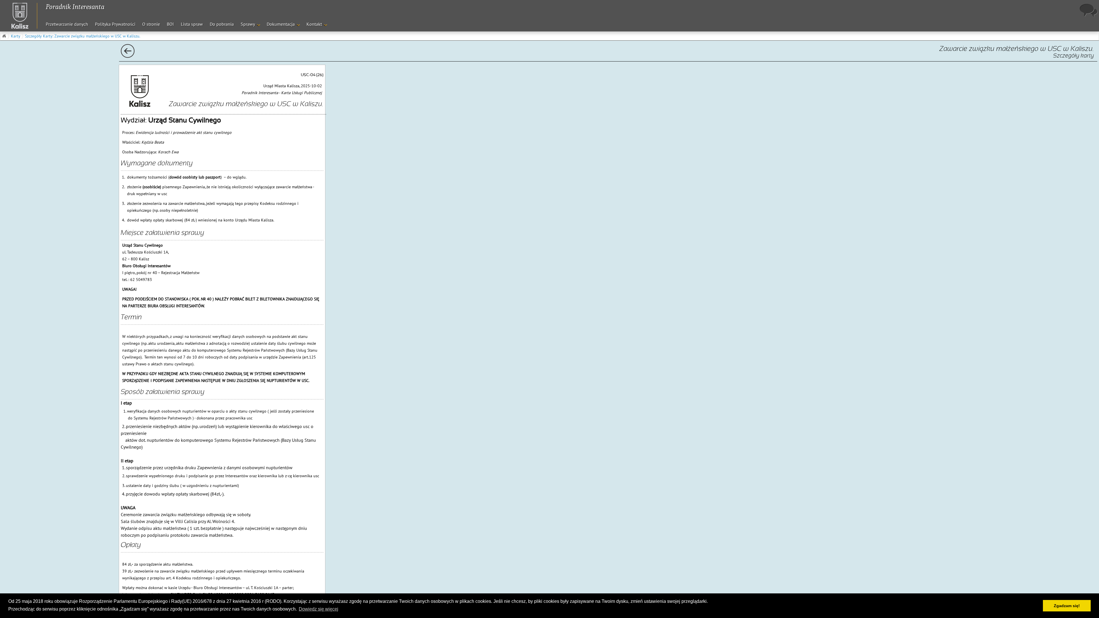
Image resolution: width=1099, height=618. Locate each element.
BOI (170, 24)
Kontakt (314, 24)
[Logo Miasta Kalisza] (17, 16)
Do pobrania (222, 24)
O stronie (151, 24)
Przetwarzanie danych (67, 24)
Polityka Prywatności (115, 24)
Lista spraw (192, 24)
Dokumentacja (281, 24)
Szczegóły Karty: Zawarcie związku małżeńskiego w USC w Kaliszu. (82, 36)
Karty (15, 36)
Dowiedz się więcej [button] (318, 609)
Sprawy (248, 24)
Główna (4, 36)
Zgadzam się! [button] (1067, 605)
